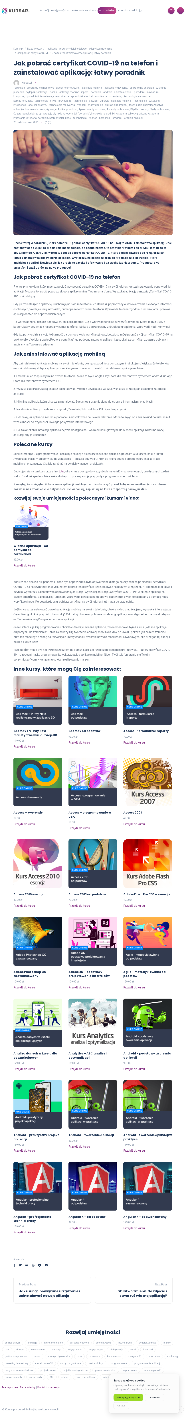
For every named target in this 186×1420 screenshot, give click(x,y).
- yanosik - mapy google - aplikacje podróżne (101, 104)
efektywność (116, 1349)
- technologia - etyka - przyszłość (52, 100)
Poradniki (116, 117)
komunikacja (114, 1356)
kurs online (154, 1356)
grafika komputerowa (16, 1356)
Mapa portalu (10, 1387)
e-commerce (38, 1349)
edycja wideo (75, 1349)
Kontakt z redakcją (129, 10)
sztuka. (65, 1377)
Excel (133, 1349)
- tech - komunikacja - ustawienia (103, 96)
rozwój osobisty (13, 1377)
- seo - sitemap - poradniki (68, 96)
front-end (148, 1349)
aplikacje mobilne (53, 1342)
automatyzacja (103, 1342)
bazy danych (125, 1342)
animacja (32, 1342)
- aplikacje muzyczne (115, 87)
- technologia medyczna (61, 104)
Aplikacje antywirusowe (92, 109)
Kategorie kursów (83, 10)
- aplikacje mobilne (91, 87)
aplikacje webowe (79, 1342)
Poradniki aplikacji (133, 117)
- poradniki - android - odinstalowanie (110, 92)
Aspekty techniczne (118, 109)
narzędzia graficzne (70, 1363)
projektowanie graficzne (75, 1370)
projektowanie (48, 1370)
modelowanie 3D (44, 1363)
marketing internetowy (16, 1363)
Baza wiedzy (107, 10)
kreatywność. (135, 1356)
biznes (167, 1342)
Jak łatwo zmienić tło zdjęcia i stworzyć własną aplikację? (141, 1293)
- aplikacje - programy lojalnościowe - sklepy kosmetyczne (46, 87)
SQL (52, 1377)
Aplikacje (51, 109)
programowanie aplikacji (147, 1363)
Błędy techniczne (159, 109)
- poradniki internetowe (39, 96)
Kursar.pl (27, 82)
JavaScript (94, 1356)
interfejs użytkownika (59, 1356)
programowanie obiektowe (19, 1370)
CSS (7, 1349)
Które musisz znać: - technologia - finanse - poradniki (79, 117)
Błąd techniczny (139, 109)
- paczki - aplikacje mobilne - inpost (68, 92)
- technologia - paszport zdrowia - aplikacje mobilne (101, 100)
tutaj (61, 471)
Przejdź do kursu (24, 565)
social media (36, 1377)
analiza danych (13, 1342)
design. (20, 1349)
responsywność (152, 1370)
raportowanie (130, 1370)
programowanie (119, 1363)
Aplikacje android (67, 109)
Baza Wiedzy (27, 1387)
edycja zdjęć (96, 1349)
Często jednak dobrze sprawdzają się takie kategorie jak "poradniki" (51, 113)
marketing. (172, 1356)
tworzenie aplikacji (85, 1377)
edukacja (56, 1349)
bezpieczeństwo (147, 1342)
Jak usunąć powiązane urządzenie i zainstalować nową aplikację (49, 1293)
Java (79, 1356)
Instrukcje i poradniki (103, 113)
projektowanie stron (105, 1370)
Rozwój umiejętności (53, 10)
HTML (38, 1356)
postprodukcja (96, 1363)
